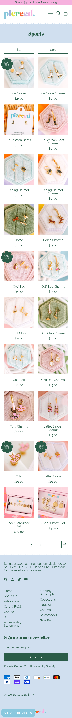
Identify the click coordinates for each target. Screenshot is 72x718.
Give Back (47, 620)
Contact (9, 612)
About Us (10, 596)
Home (8, 591)
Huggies (46, 604)
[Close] (31, 712)
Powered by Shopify (42, 666)
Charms (45, 610)
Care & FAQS (13, 606)
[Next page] (64, 544)
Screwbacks (48, 615)
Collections (48, 599)
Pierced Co (21, 666)
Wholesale (11, 601)
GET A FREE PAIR (15, 712)
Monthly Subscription (48, 592)
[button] (58, 13)
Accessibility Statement (12, 624)
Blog (7, 617)
